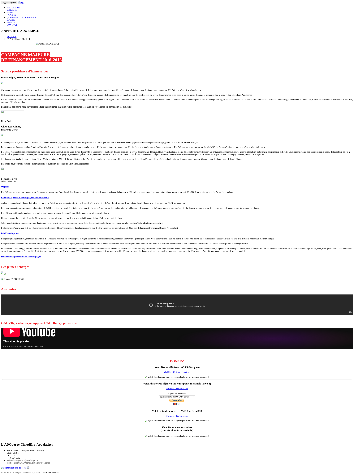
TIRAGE (11, 22)
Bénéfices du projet (10, 233)
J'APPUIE (11, 15)
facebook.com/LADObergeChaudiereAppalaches (28, 463)
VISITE (10, 12)
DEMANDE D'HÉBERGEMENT (22, 17)
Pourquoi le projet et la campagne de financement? (25, 197)
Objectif (5, 187)
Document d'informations (177, 388)
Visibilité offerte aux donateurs (177, 372)
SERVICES (12, 10)
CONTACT (12, 25)
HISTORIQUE (13, 7)
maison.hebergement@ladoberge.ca (22, 460)
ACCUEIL (11, 36)
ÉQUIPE (11, 20)
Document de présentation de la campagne (21, 256)
